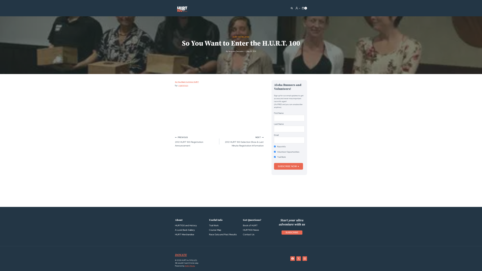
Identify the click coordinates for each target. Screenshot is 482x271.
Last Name (279, 124)
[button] (299, 8)
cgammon (183, 85)
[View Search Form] (292, 8)
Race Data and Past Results (223, 234)
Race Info (281, 146)
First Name (279, 113)
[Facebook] (292, 258)
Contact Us (248, 234)
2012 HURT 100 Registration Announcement (189, 141)
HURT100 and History (186, 225)
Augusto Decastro (236, 51)
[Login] (297, 8)
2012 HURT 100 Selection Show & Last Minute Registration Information (244, 141)
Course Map (215, 229)
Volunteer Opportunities (288, 152)
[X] (298, 258)
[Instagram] (305, 258)
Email (276, 135)
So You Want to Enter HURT (187, 82)
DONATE (181, 255)
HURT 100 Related (241, 37)
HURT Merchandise (184, 234)
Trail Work (281, 157)
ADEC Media (190, 266)
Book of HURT (250, 225)
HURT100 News (251, 229)
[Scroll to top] (475, 263)
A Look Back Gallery (185, 229)
